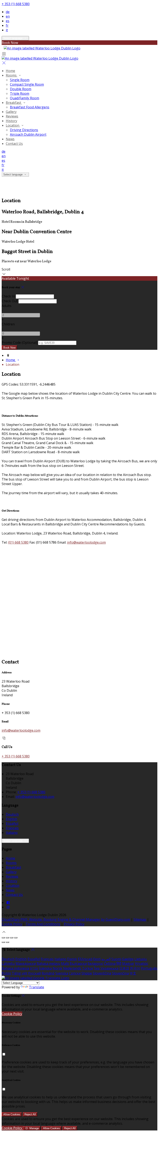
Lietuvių (140, 959)
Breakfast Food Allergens (29, 107)
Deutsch (12, 814)
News (10, 139)
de (8, 12)
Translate (36, 987)
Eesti (97, 959)
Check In (8, 296)
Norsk (57, 968)
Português (149, 968)
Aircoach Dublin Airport (28, 134)
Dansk (72, 959)
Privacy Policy (74, 924)
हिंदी (118, 963)
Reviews (12, 116)
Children (8, 324)
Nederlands (72, 968)
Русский (34, 973)
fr (7, 25)
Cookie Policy (12, 924)
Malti (65, 963)
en (8, 16)
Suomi (116, 959)
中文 (133, 973)
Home (10, 70)
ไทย (97, 968)
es (7, 21)
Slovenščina (102, 973)
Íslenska (45, 968)
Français (12, 828)
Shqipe (86, 973)
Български (78, 963)
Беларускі (95, 963)
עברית (34, 968)
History (11, 121)
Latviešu (8, 963)
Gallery (11, 111)
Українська (109, 968)
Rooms (11, 75)
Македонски (26, 963)
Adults (6, 305)
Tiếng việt (19, 973)
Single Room (19, 80)
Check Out (10, 301)
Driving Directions (24, 130)
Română (48, 973)
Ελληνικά (85, 959)
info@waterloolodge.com (86, 542)
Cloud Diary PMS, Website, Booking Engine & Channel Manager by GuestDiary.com (66, 919)
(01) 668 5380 (18, 542)
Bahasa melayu (48, 963)
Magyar (128, 963)
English (11, 819)
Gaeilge (128, 959)
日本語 (124, 968)
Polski (6, 973)
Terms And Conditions (43, 924)
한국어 (135, 968)
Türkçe (87, 968)
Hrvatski (141, 963)
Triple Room (19, 93)
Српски (75, 973)
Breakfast (14, 102)
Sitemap (140, 919)
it (7, 30)
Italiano (12, 832)
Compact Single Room (27, 84)
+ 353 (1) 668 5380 (16, 4)
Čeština (110, 963)
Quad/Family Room (24, 98)
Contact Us (14, 143)
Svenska (61, 973)
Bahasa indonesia (15, 968)
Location (13, 125)
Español (12, 823)
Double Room (20, 89)
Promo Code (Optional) (19, 342)
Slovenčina (120, 973)
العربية (106, 959)
